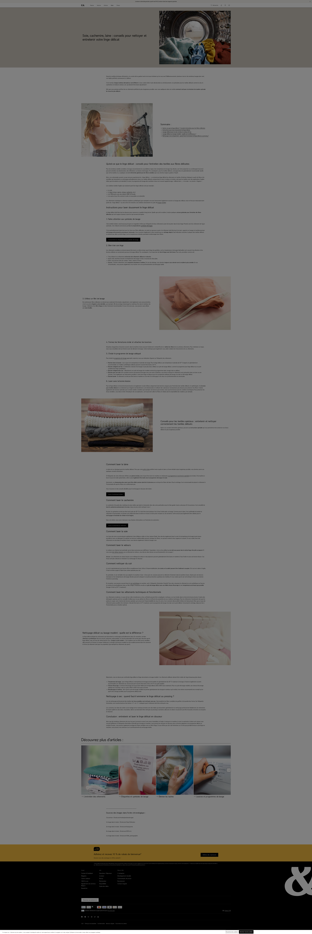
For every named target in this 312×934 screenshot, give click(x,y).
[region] (156, 932)
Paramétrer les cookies (231, 931)
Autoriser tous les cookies (246, 931)
